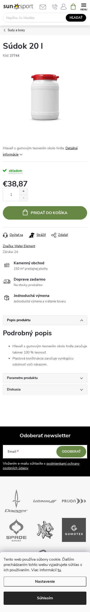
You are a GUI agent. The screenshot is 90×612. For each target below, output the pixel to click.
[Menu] (83, 6)
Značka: (19, 246)
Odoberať (71, 451)
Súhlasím (45, 598)
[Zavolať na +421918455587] (55, 7)
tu (59, 570)
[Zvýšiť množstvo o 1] (23, 191)
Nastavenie (45, 581)
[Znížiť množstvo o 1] (23, 198)
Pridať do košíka (49, 213)
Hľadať (76, 18)
